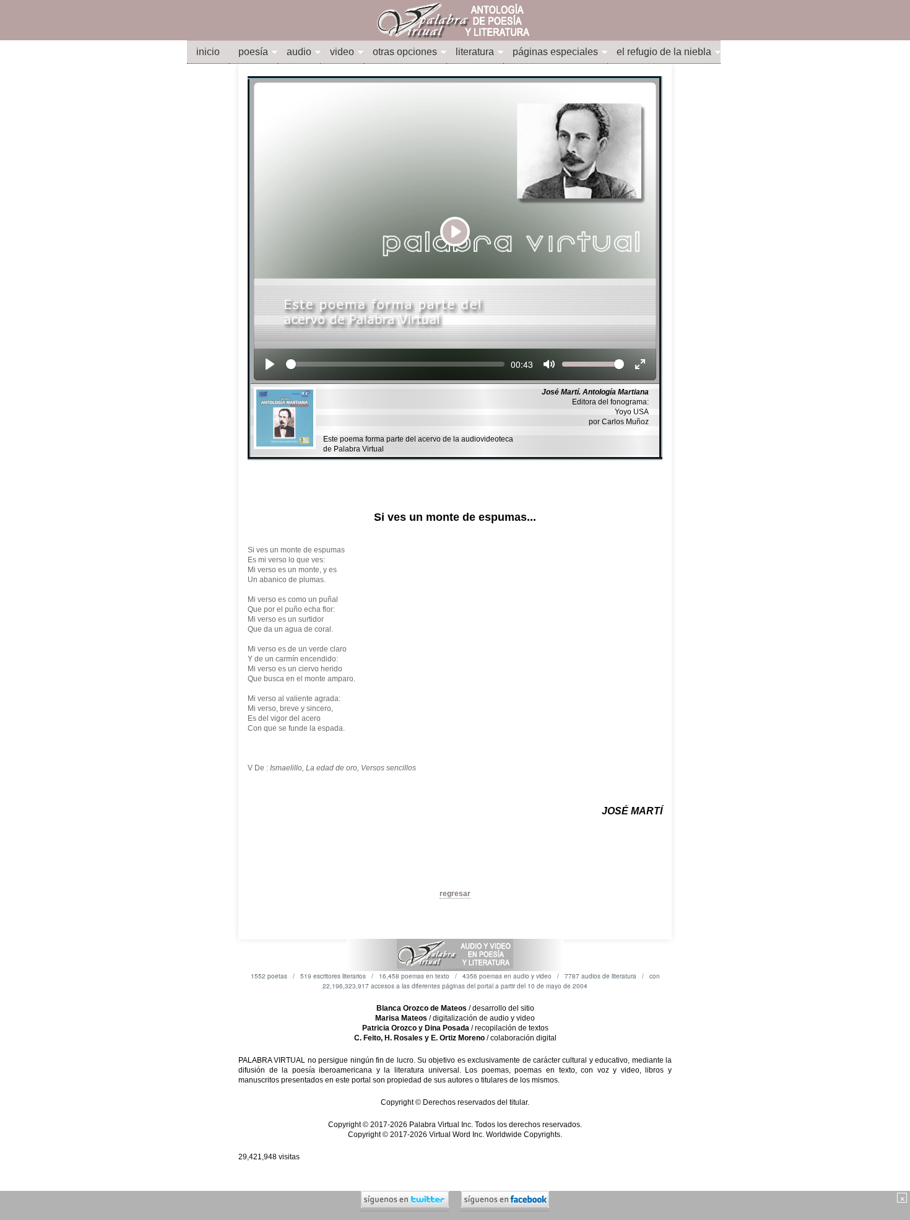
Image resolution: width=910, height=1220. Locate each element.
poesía (253, 51)
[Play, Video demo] (270, 364)
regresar (455, 893)
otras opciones (405, 51)
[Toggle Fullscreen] (640, 364)
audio (299, 51)
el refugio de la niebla (664, 51)
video (342, 51)
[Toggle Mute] (549, 364)
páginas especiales (555, 51)
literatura (475, 51)
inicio (208, 51)
